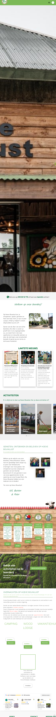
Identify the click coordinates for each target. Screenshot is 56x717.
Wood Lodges (14, 611)
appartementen (38, 615)
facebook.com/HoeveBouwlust (38, 713)
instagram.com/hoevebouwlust (38, 716)
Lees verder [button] (7, 695)
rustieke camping (18, 607)
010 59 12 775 (23, 297)
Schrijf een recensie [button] (46, 681)
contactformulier (40, 707)
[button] (53, 2)
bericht (40, 297)
